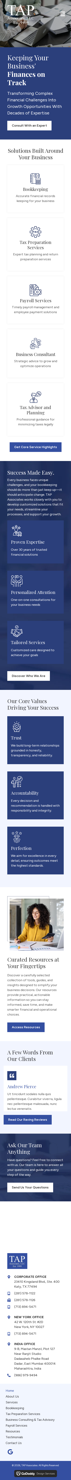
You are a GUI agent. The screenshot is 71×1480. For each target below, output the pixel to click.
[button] (10, 1451)
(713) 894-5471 (25, 1307)
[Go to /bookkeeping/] (35, 188)
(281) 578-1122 (24, 1293)
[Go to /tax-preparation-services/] (35, 244)
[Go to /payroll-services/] (35, 300)
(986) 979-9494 (26, 1375)
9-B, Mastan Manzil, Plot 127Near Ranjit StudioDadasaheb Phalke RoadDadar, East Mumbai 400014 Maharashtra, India (35, 1358)
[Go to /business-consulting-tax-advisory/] (35, 353)
